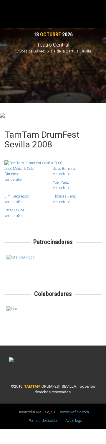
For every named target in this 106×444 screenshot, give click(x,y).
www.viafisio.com (74, 412)
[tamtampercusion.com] (2, 114)
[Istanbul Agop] (28, 257)
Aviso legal (74, 420)
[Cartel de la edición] (53, 163)
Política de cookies (44, 420)
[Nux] (28, 309)
